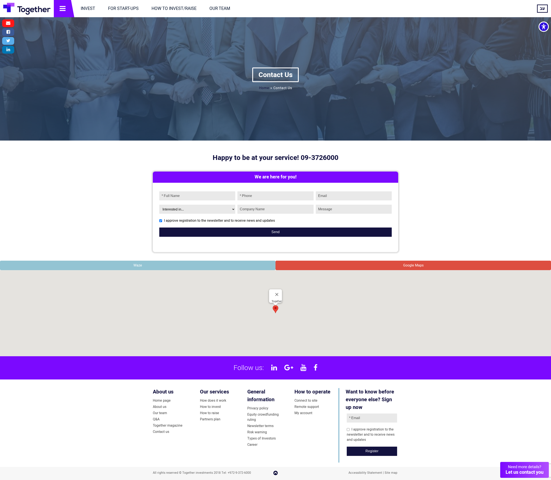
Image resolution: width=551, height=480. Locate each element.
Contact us (161, 431)
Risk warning (257, 432)
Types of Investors (261, 438)
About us (163, 392)
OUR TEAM (219, 8)
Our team (160, 413)
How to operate (312, 392)
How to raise (209, 413)
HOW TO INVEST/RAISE (174, 8)
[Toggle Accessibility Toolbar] (544, 27)
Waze (137, 265)
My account (303, 413)
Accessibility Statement (365, 473)
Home (264, 87)
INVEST (88, 8)
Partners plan (210, 419)
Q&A (156, 419)
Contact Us (275, 75)
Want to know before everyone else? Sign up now (370, 399)
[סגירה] (277, 294)
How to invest (210, 406)
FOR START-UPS (123, 8)
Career (252, 444)
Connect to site (305, 400)
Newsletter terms (260, 426)
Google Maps (413, 265)
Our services (214, 392)
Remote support (306, 406)
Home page (162, 400)
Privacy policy (257, 408)
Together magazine (168, 425)
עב (542, 8)
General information (260, 395)
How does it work (213, 400)
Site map (391, 473)
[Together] (27, 8)
